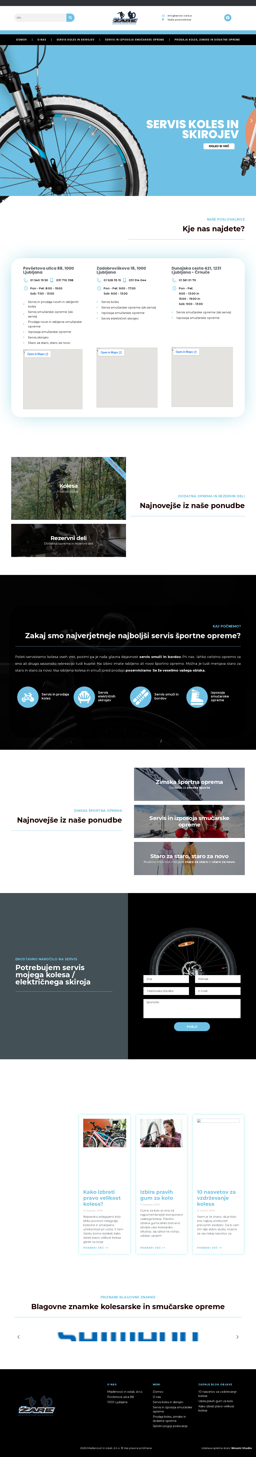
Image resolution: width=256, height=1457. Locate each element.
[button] (4, 120)
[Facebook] (227, 17)
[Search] (70, 18)
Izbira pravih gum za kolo (156, 1195)
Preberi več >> (96, 1247)
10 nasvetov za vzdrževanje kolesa (216, 1198)
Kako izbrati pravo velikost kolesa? (102, 1198)
